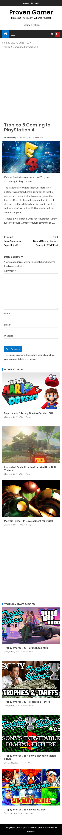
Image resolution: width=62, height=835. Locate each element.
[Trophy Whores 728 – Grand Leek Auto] (31, 625)
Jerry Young (11, 137)
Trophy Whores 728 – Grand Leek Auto (26, 648)
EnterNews (45, 827)
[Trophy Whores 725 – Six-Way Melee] (31, 787)
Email (7, 324)
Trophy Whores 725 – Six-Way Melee (25, 809)
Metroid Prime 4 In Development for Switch (28, 521)
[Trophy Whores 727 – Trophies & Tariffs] (31, 679)
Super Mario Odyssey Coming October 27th (28, 413)
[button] (13, 34)
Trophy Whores (29, 652)
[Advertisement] (31, 83)
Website (8, 335)
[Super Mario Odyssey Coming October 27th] (31, 390)
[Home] (5, 34)
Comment (10, 270)
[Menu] (13, 34)
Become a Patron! (31, 24)
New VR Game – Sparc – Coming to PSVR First (45, 240)
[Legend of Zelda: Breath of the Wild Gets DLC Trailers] (31, 444)
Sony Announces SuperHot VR (12, 240)
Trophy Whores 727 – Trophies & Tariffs (27, 701)
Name (8, 313)
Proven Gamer (31, 12)
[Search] (52, 34)
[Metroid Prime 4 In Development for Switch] (31, 498)
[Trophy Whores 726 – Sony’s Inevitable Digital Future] (31, 733)
